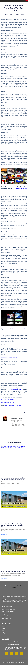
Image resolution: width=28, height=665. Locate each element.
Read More (4, 486)
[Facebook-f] (11, 653)
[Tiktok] (16, 653)
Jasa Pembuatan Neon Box (19, 329)
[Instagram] (6, 653)
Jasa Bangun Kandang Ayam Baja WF (13, 571)
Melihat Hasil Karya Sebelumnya (9, 357)
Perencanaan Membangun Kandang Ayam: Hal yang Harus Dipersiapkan (13, 478)
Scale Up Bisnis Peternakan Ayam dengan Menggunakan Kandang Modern (12, 525)
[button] (11, 431)
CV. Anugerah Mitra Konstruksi (14, 389)
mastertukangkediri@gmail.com (13, 405)
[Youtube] (21, 653)
